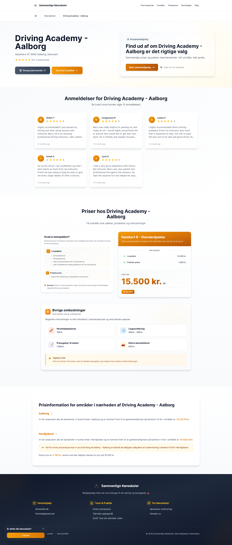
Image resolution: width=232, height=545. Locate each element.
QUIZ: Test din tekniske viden (107, 518)
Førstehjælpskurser (45, 513)
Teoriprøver (173, 5)
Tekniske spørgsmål (103, 513)
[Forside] (35, 16)
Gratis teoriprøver (102, 509)
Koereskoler (50, 16)
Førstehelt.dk (42, 509)
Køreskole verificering (161, 509)
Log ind (25, 535)
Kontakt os (155, 513)
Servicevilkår (62, 533)
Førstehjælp (186, 5)
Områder (161, 5)
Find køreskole (147, 5)
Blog (197, 5)
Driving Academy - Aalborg (75, 16)
